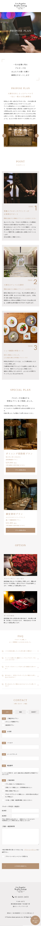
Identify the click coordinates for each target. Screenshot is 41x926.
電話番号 (8, 765)
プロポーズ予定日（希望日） (11, 806)
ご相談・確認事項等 (8, 826)
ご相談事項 (8, 780)
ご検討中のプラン (11, 718)
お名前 (7, 731)
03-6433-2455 (22, 897)
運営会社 (9, 913)
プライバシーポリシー (30, 849)
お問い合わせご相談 (35, 921)
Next (37, 136)
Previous (4, 136)
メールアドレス (10, 754)
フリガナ (8, 743)
